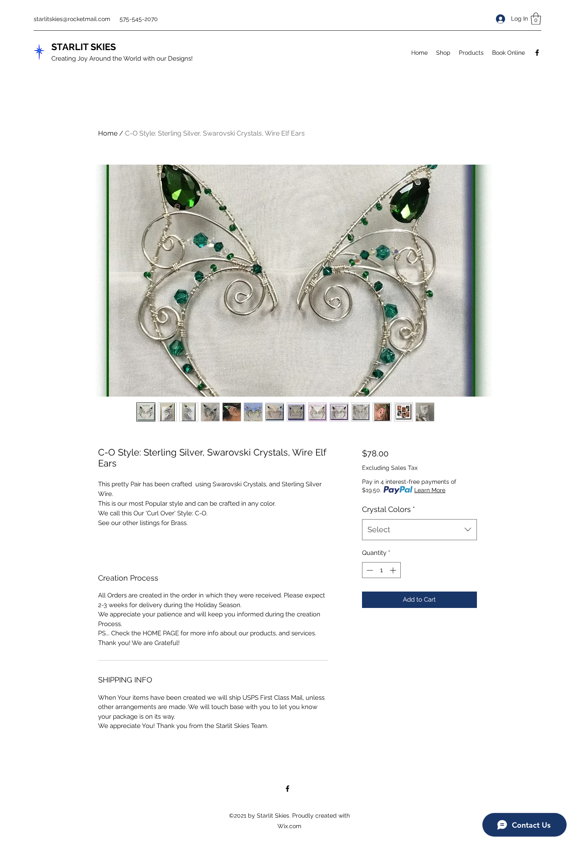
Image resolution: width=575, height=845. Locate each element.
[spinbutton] (381, 570)
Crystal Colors (388, 509)
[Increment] (393, 570)
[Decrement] (369, 570)
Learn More (429, 490)
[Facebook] (537, 52)
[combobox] (419, 529)
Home (107, 133)
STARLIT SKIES (83, 46)
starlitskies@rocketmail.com (72, 19)
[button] (536, 19)
